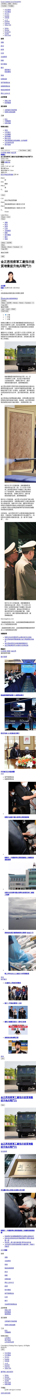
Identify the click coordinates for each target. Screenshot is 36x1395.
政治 (2, 46)
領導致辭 (8, 136)
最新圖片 (8, 70)
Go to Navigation (15, 1)
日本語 (7, 1361)
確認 (3, 256)
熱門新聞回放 (5, 82)
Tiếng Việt (8, 1368)
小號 (8, 315)
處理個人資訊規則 (7, 1372)
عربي (6, 1363)
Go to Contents (5, 1)
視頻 (2, 75)
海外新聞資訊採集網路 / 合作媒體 (16, 140)
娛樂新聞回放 (5, 86)
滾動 (2, 42)
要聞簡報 (8, 1314)
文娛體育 (4, 57)
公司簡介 (8, 132)
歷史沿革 (8, 138)
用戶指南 (8, 144)
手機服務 (8, 121)
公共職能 (8, 134)
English (7, 1359)
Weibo (7, 28)
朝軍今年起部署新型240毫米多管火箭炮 (18, 637)
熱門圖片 (4, 979)
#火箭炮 (3, 152)
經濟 (2, 49)
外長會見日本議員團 (8, 771)
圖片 (2, 67)
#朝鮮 (8, 152)
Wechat (7, 30)
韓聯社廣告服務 (10, 112)
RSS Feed (8, 35)
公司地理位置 (9, 142)
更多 (2, 977)
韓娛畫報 (8, 72)
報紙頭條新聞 (5, 90)
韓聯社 (3, 154)
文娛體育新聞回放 (11, 1304)
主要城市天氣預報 (11, 110)
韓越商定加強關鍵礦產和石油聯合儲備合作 (19, 1236)
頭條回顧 (4, 79)
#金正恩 (13, 152)
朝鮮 (2, 60)
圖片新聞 (4, 657)
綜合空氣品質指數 (7, 174)
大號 (8, 319)
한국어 (7, 1357)
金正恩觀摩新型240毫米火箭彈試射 (16, 645)
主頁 (2, 1250)
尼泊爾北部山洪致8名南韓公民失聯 (13, 1190)
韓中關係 (4, 64)
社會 (2, 53)
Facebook (8, 32)
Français (7, 1366)
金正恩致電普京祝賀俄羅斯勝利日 (16, 643)
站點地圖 (8, 123)
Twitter (7, 33)
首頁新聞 (4, 1151)
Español (7, 1365)
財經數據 (8, 103)
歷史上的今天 (5, 93)
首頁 (6, 130)
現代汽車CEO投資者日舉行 (10, 733)
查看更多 (7, 162)
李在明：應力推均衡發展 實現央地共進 (18, 1242)
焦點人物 (8, 100)
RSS (6, 119)
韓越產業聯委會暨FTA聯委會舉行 (12, 695)
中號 (8, 317)
